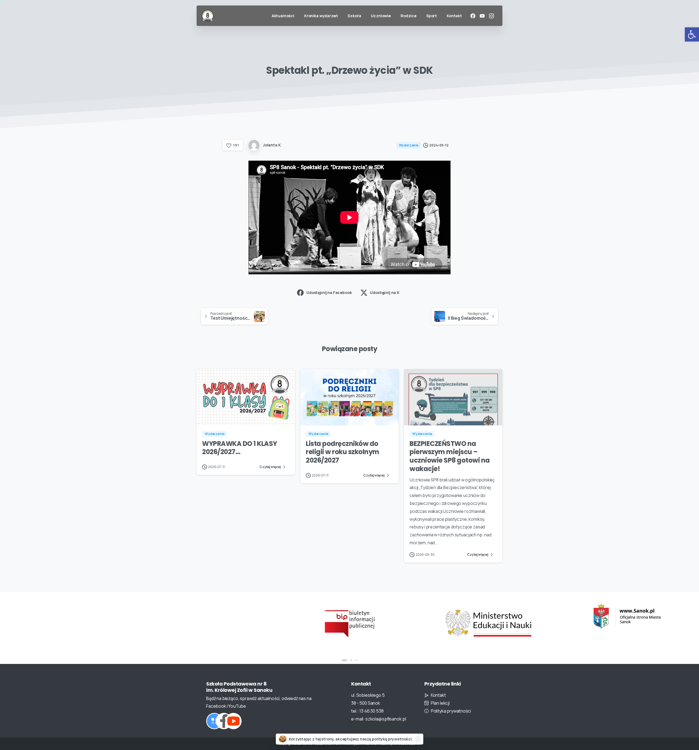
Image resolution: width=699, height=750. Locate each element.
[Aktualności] (214, 721)
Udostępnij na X (384, 292)
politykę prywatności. (392, 739)
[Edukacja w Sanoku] (587, 616)
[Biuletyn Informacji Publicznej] (310, 623)
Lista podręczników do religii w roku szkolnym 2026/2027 (342, 452)
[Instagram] (491, 15)
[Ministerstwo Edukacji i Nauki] (449, 623)
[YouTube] (482, 15)
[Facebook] (472, 15)
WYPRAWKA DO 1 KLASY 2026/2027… (239, 448)
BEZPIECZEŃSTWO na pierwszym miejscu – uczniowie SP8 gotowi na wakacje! (450, 456)
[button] (692, 34)
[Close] (417, 739)
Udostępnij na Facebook (329, 292)
